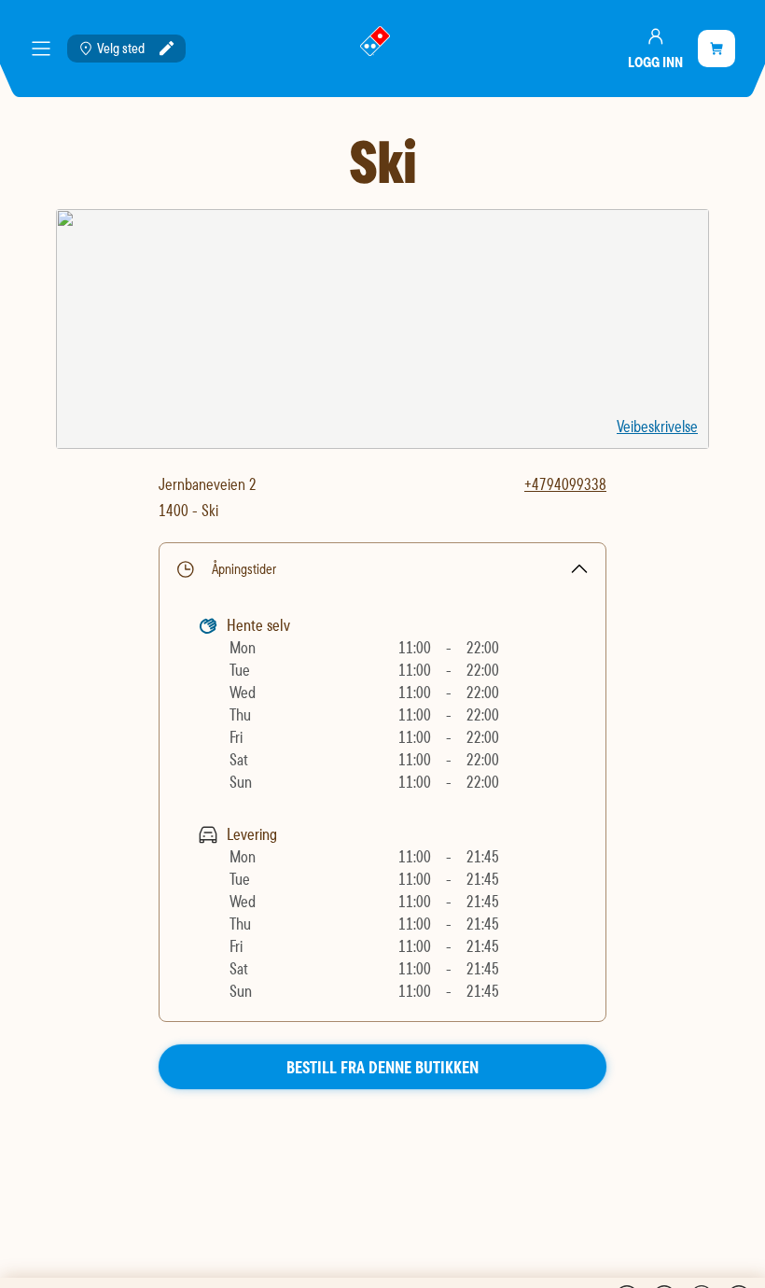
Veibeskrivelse (657, 426)
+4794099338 (565, 484)
